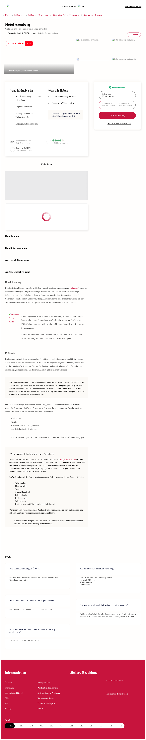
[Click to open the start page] (124, 674)
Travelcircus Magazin (46, 703)
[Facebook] (108, 688)
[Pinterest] (121, 688)
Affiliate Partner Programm (48, 693)
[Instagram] (115, 688)
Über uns (8, 683)
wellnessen (74, 288)
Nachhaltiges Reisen (45, 698)
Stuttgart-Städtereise (67, 459)
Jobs (6, 703)
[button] (92, 47)
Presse (40, 708)
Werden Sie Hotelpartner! (48, 688)
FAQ (7, 698)
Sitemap (8, 708)
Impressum (9, 688)
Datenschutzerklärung (14, 693)
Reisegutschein (43, 683)
